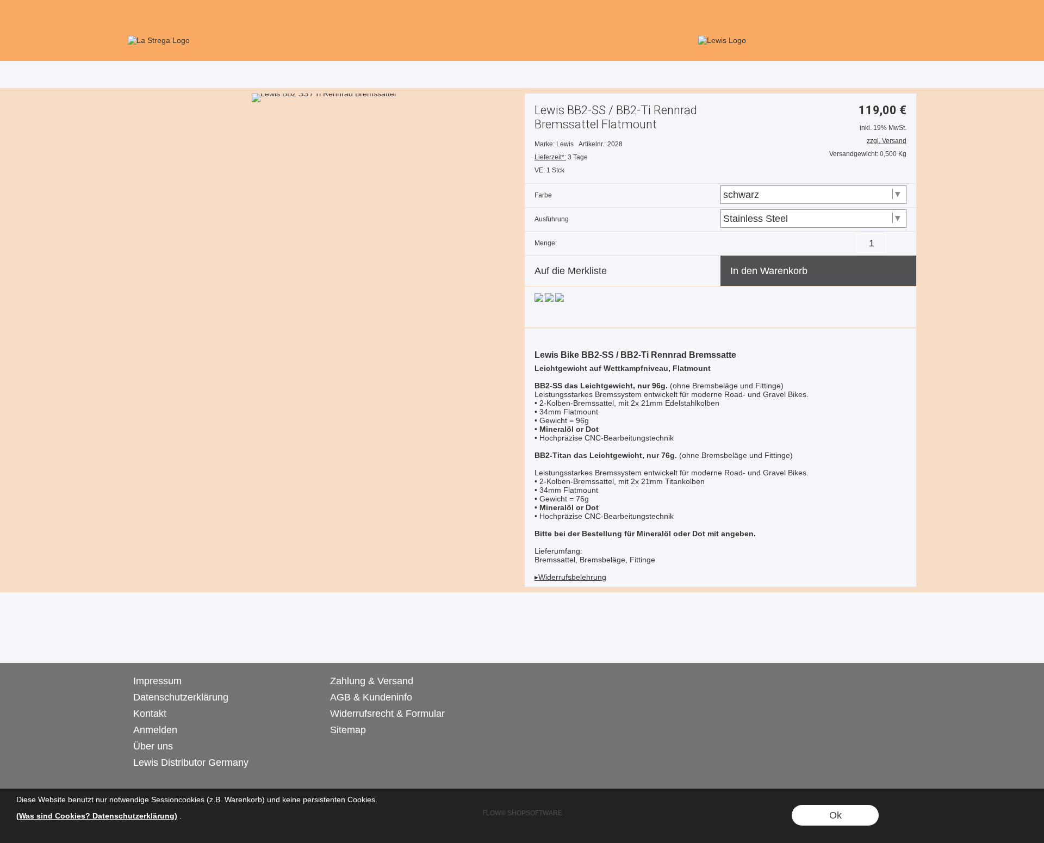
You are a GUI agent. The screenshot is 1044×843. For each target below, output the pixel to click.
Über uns (153, 746)
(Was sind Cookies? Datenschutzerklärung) (96, 815)
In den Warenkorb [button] (768, 270)
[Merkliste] (859, 15)
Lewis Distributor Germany (190, 762)
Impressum (157, 680)
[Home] (322, 40)
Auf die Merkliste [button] (571, 270)
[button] (900, 14)
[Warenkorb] (880, 15)
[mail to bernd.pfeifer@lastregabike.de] (136, 641)
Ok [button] (835, 815)
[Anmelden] (838, 15)
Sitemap (348, 729)
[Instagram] (194, 641)
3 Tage (561, 157)
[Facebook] (165, 641)
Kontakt (149, 713)
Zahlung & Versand (371, 680)
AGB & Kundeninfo (371, 697)
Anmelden (155, 729)
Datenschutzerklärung (180, 697)
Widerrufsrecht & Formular (387, 713)
